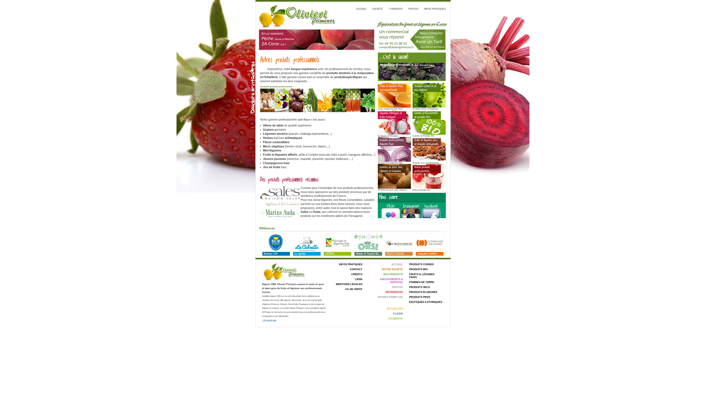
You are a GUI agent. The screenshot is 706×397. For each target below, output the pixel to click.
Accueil (361, 9)
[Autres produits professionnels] (429, 188)
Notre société (392, 269)
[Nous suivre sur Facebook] (431, 217)
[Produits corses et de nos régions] (429, 106)
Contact (356, 269)
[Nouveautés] (394, 106)
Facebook (395, 318)
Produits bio (418, 269)
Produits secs (419, 287)
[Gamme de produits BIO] (429, 134)
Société (377, 9)
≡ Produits (395, 9)
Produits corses (421, 264)
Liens (358, 279)
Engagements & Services (391, 281)
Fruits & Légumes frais (421, 276)
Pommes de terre (421, 282)
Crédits (356, 274)
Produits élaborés (423, 292)
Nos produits (393, 274)
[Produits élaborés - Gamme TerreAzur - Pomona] (394, 161)
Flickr (398, 313)
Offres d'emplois (390, 297)
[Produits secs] (429, 161)
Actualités (394, 308)
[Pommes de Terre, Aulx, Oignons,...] (394, 188)
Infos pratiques (435, 9)
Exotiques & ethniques (425, 302)
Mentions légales (349, 284)
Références (394, 292)
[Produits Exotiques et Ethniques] (394, 134)
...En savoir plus (269, 320)
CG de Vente (353, 289)
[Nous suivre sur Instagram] (412, 217)
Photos (413, 9)
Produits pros (419, 297)
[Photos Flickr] (390, 217)
